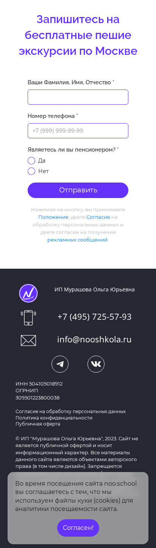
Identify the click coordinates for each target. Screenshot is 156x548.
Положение (53, 217)
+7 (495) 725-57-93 (95, 316)
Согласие (98, 217)
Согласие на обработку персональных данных (71, 411)
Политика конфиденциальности (54, 418)
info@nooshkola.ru (94, 339)
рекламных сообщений (77, 240)
